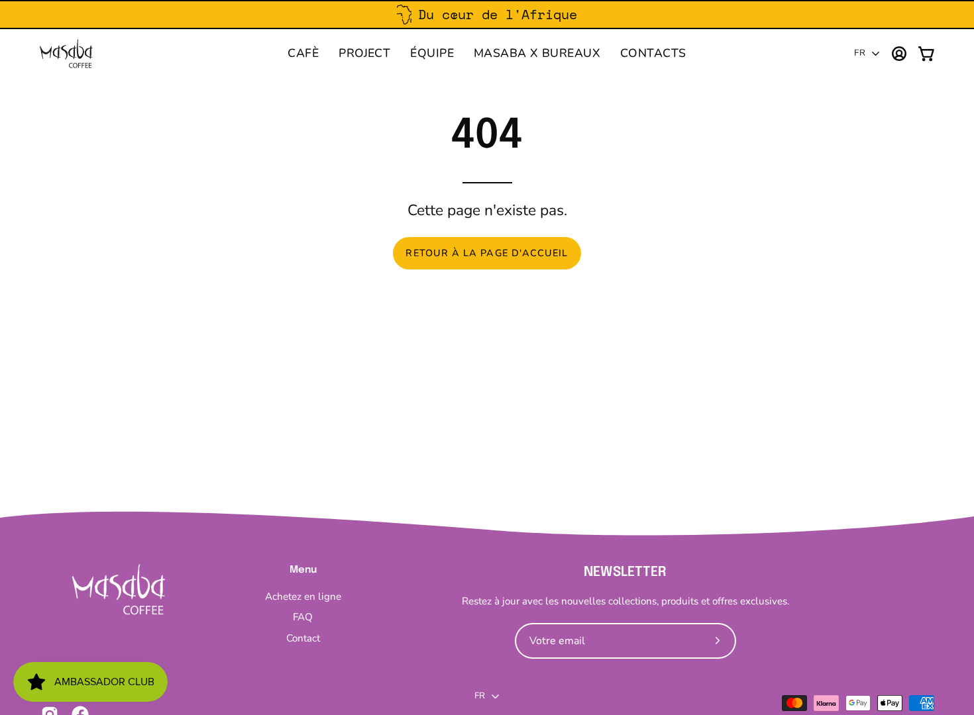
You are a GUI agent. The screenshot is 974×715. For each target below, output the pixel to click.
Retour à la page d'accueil (487, 253)
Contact (303, 638)
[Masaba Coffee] (66, 53)
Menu (303, 570)
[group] (487, 14)
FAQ (303, 617)
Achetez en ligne (303, 596)
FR (859, 53)
